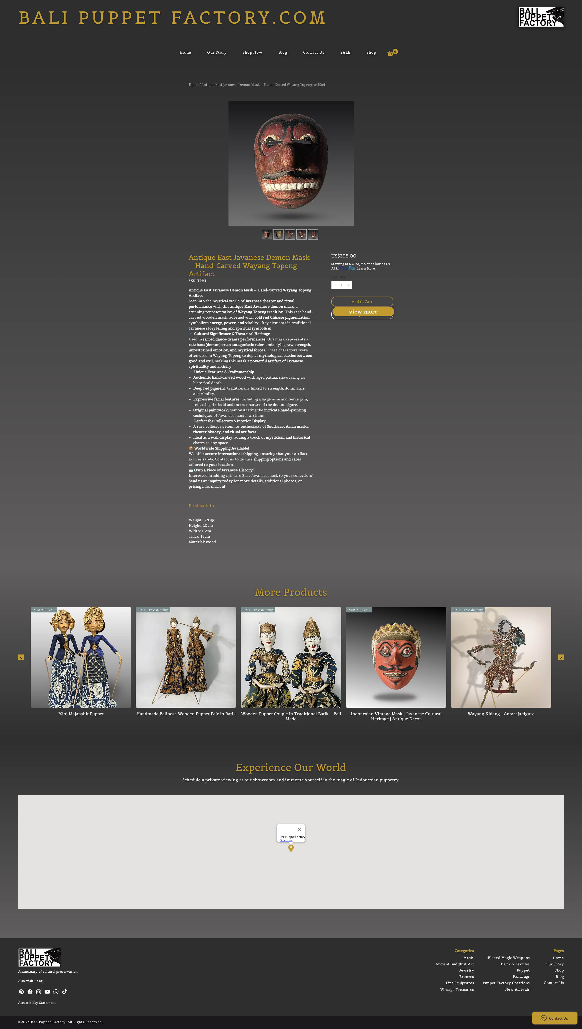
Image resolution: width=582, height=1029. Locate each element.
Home (193, 84)
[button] (392, 52)
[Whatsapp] (56, 992)
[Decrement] (335, 285)
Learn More (365, 268)
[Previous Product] (21, 657)
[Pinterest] (21, 992)
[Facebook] (30, 992)
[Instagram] (38, 992)
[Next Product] (561, 657)
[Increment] (348, 285)
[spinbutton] (342, 285)
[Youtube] (47, 992)
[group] (291, 664)
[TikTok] (64, 992)
